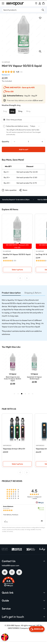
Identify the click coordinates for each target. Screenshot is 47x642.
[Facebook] (5, 572)
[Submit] (43, 10)
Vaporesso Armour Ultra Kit (14, 449)
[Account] (40, 3)
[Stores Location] (36, 3)
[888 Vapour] (15, 3)
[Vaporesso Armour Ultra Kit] (17, 428)
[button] (43, 3)
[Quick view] (19, 243)
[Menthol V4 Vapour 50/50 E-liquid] (17, 229)
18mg (28, 111)
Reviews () (6, 75)
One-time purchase (14, 119)
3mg (5, 111)
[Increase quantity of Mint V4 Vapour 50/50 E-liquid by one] (42, 141)
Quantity (5, 141)
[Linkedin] (19, 572)
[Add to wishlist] (40, 18)
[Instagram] (12, 572)
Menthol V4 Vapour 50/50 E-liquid (16, 254)
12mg (20, 111)
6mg (12, 111)
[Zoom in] (40, 51)
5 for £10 (17, 247)
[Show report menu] (42, 521)
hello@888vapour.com (10, 565)
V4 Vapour (6, 62)
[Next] (26, 278)
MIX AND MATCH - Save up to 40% (17, 245)
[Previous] (20, 278)
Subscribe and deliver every (17, 126)
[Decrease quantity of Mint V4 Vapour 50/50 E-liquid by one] (14, 141)
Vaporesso (7, 445)
